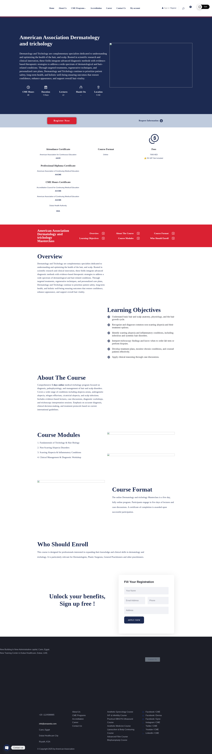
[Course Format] (173, 233)
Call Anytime (46, 711)
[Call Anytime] (38, 711)
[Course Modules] (138, 238)
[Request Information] (161, 120)
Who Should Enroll (159, 238)
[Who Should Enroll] (173, 238)
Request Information (149, 120)
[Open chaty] (7, 747)
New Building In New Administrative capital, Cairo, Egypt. (25, 649)
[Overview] (103, 233)
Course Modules (126, 238)
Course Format (161, 233)
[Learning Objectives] (103, 238)
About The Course (125, 233)
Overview (94, 233)
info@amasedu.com (47, 724)
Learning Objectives (89, 238)
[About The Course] (138, 233)
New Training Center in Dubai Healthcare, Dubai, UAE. (24, 653)
